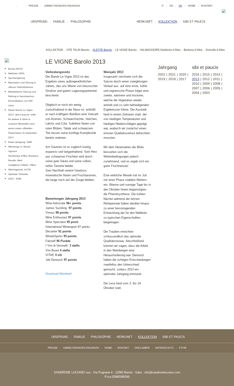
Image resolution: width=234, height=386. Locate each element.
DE (180, 5)
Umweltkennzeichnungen (62, 5)
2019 (161, 79)
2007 (195, 88)
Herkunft (145, 21)
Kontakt (207, 5)
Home (191, 5)
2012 (206, 79)
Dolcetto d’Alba (215, 50)
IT (163, 5)
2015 (206, 74)
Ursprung (39, 21)
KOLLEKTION (54, 50)
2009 (206, 83)
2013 (195, 79)
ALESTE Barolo (102, 50)
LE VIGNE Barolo (126, 50)
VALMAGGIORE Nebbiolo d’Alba (160, 50)
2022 (161, 74)
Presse (33, 5)
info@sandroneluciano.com (162, 372)
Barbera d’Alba (193, 50)
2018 (172, 79)
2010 (195, 83)
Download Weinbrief (58, 273)
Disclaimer (142, 347)
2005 (216, 88)
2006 (206, 88)
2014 (216, 74)
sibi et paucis (194, 21)
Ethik (182, 347)
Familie (59, 21)
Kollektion (167, 21)
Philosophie (81, 21)
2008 (216, 83)
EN (171, 5)
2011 (216, 79)
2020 (182, 74)
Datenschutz (164, 347)
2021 (172, 74)
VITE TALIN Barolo (77, 50)
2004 (195, 93)
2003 (206, 93)
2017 (182, 79)
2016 (195, 74)
